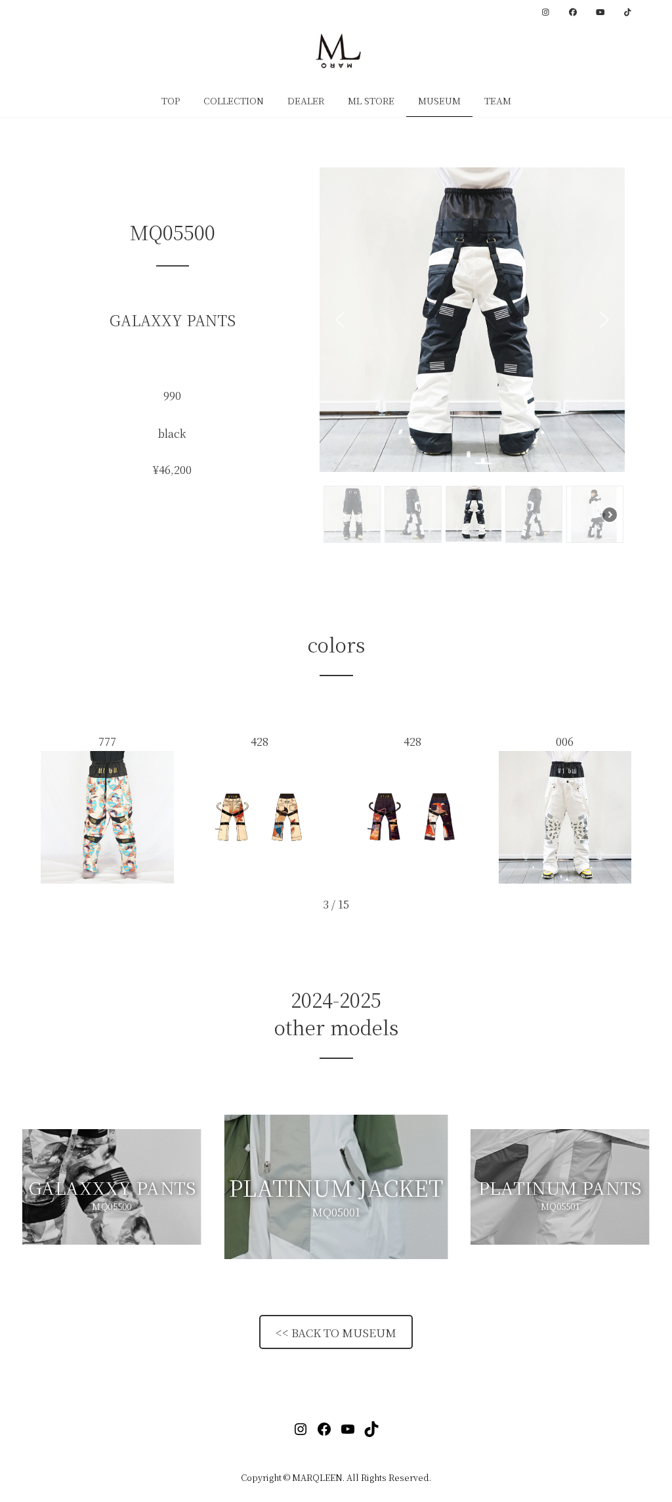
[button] (339, 319)
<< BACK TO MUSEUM (336, 1332)
